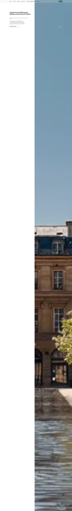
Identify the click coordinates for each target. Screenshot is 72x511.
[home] (11, 1)
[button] (18, 1)
